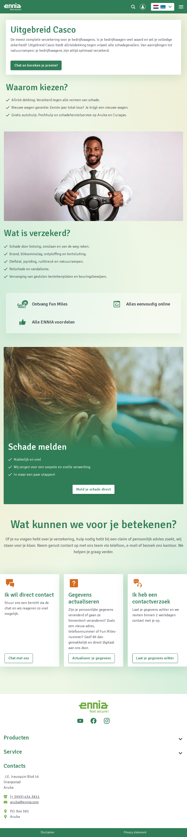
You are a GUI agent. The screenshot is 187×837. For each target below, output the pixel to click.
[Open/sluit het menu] (181, 7)
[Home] (12, 6)
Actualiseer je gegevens (91, 658)
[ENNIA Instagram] (106, 721)
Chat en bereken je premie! (36, 65)
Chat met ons (18, 658)
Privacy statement (135, 832)
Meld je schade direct (93, 489)
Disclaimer (47, 832)
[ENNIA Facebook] (93, 721)
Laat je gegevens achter (155, 658)
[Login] (143, 7)
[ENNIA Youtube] (80, 721)
